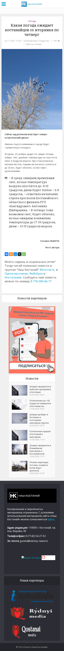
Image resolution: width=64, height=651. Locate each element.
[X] (19, 254)
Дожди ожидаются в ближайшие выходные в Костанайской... (40, 449)
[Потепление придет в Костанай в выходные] (21, 435)
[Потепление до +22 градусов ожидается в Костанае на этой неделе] (21, 404)
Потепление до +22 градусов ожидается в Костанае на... (40, 403)
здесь (51, 519)
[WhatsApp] (24, 254)
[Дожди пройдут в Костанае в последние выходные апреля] (21, 418)
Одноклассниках (16, 273)
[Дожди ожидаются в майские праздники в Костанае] (21, 390)
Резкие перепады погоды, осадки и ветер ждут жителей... (39, 466)
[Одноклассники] (11, 254)
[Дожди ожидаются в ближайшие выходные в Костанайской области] (21, 449)
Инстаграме (13, 277)
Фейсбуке (36, 273)
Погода (32, 21)
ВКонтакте (47, 269)
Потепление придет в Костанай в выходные (40, 434)
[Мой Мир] (15, 254)
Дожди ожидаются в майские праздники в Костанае (40, 389)
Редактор (44, 40)
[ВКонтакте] (6, 254)
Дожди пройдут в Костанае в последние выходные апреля (39, 418)
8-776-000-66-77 (41, 281)
